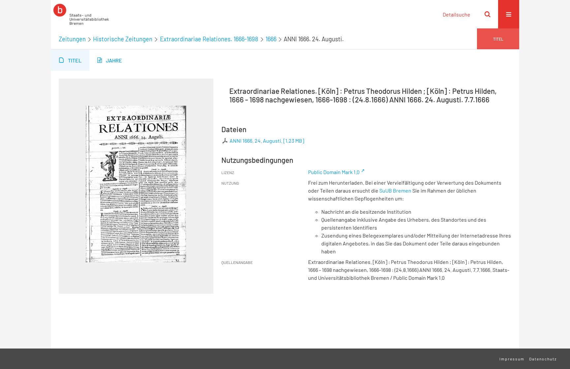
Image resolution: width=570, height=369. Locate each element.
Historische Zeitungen (122, 39)
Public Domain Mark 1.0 (334, 172)
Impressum (511, 358)
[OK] (487, 14)
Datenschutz (543, 358)
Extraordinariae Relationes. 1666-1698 (209, 39)
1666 (271, 39)
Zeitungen (72, 39)
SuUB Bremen (395, 190)
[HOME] (81, 14)
